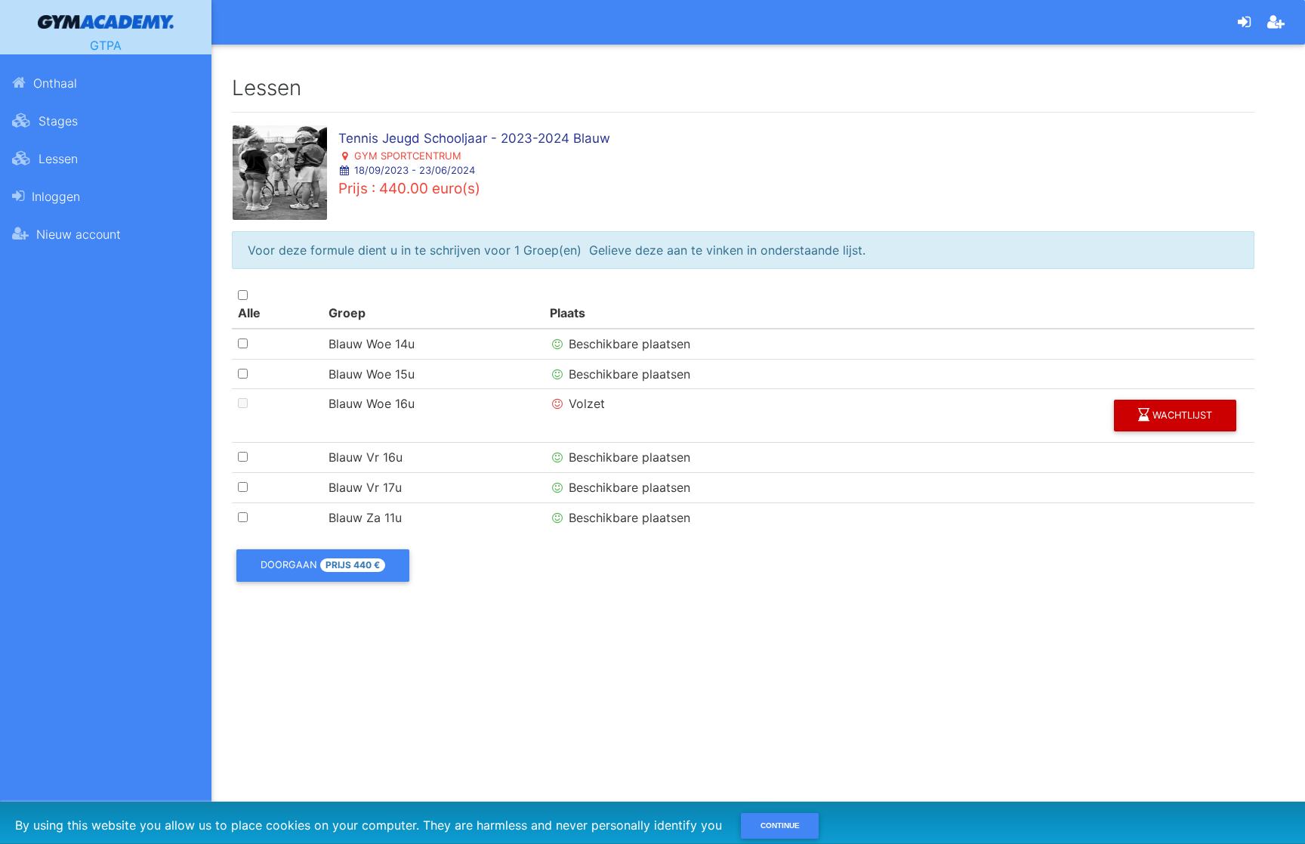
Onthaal (53, 83)
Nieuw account (76, 234)
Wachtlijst (1180, 415)
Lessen (56, 158)
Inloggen (54, 196)
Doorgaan (320, 564)
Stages (56, 120)
